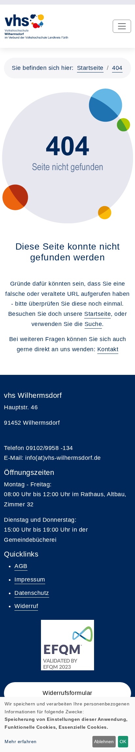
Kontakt (108, 349)
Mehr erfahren (21, 741)
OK (123, 741)
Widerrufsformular (67, 693)
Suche (93, 324)
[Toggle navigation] (122, 26)
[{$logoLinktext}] (36, 26)
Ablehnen (104, 741)
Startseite (90, 68)
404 (117, 68)
